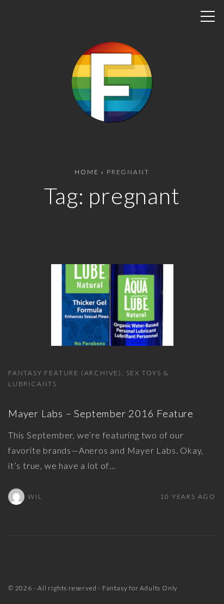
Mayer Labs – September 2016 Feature (101, 413)
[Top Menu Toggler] (208, 16)
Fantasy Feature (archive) (65, 373)
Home (86, 172)
